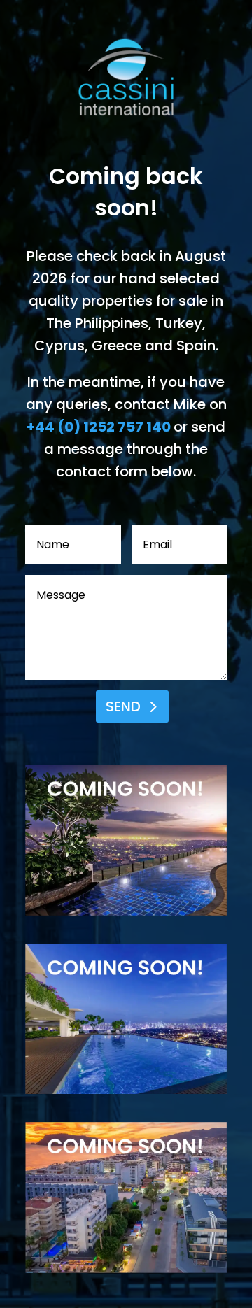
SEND (123, 706)
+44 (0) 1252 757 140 (99, 426)
